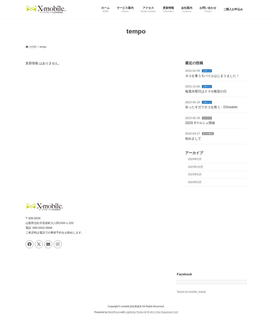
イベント (207, 118)
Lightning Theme (134, 312)
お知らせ (207, 71)
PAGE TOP (262, 305)
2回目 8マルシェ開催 (200, 123)
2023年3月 (195, 182)
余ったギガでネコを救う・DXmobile (211, 107)
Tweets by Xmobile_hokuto (191, 292)
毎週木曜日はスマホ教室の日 (206, 91)
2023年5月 (195, 174)
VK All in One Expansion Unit (162, 312)
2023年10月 (195, 166)
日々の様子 (208, 134)
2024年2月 (195, 159)
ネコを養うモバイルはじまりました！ (212, 75)
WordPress (114, 312)
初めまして (193, 138)
